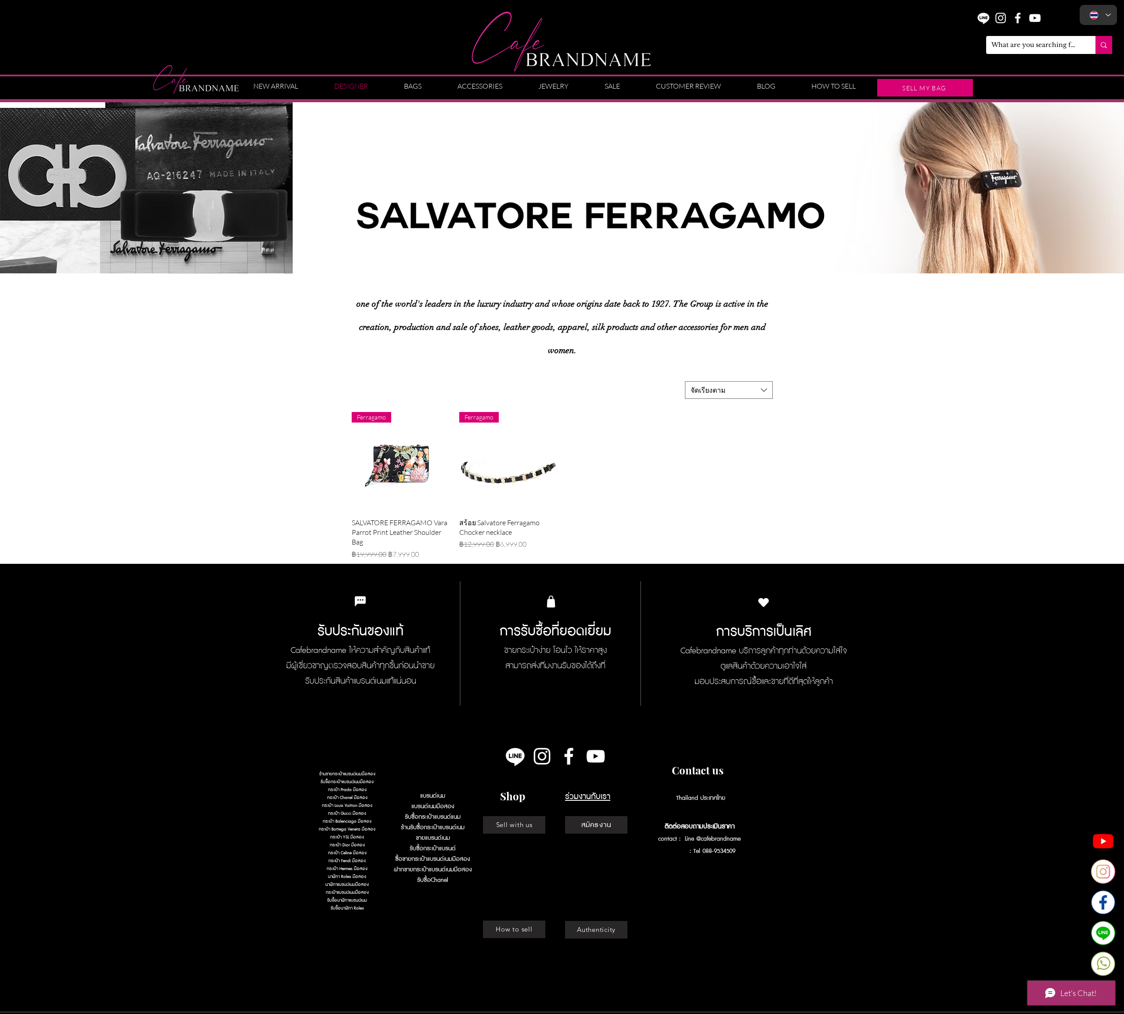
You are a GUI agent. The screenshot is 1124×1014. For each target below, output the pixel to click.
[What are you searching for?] (1103, 45)
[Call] (1103, 964)
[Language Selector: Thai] (1098, 15)
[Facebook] (1103, 902)
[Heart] (763, 603)
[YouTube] (1035, 18)
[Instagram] (1001, 18)
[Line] (515, 756)
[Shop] (551, 601)
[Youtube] (1103, 841)
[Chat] (1103, 933)
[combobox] (729, 390)
